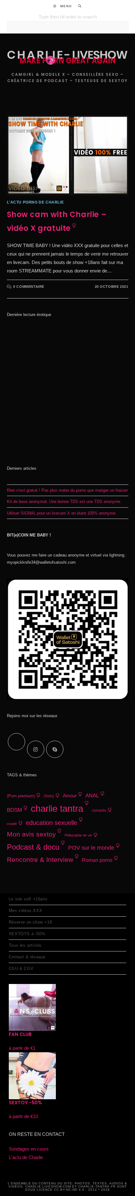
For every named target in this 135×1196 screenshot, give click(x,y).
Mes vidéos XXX (25, 910)
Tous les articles (25, 945)
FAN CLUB (20, 1034)
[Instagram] (35, 749)
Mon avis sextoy (31, 834)
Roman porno (97, 860)
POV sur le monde (91, 848)
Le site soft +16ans (28, 899)
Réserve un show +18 (30, 922)
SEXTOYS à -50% (27, 933)
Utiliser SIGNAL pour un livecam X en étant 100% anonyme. (62, 513)
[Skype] (54, 749)
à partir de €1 (22, 1048)
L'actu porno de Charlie (35, 202)
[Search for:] (77, 6)
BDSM (14, 810)
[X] (16, 741)
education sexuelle (51, 822)
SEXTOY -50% (25, 1102)
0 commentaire (28, 286)
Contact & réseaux (27, 957)
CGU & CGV (21, 968)
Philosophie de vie (78, 835)
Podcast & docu (33, 847)
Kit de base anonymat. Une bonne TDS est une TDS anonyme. (64, 501)
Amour (70, 795)
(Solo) (49, 796)
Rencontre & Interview (40, 859)
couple (12, 824)
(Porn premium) (21, 796)
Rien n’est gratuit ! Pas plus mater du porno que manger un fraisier (67, 490)
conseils (99, 810)
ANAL (92, 796)
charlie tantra (57, 808)
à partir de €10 (23, 1116)
